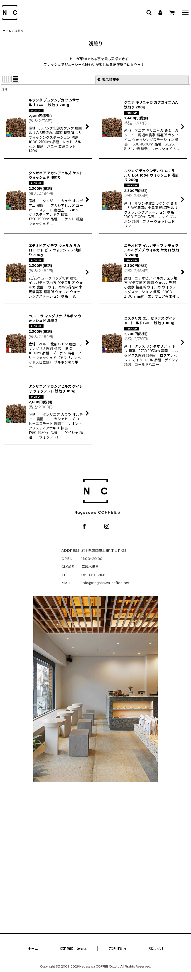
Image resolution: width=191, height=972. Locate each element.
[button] (185, 13)
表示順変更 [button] (110, 79)
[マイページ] (160, 12)
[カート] (171, 12)
